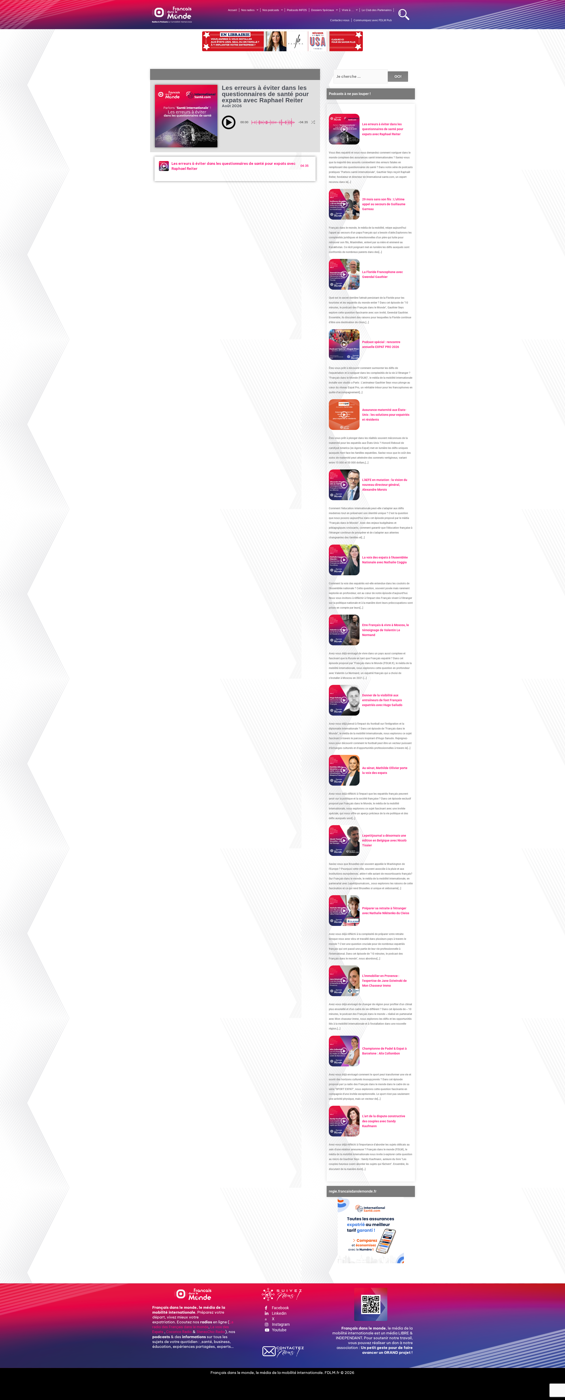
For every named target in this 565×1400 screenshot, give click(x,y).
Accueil (232, 10)
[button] (228, 122)
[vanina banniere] (282, 41)
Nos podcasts (270, 10)
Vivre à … (348, 10)
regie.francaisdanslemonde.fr (353, 1191)
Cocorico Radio (179, 1332)
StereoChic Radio (210, 1332)
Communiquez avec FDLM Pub (373, 20)
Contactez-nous (339, 20)
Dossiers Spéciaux (322, 10)
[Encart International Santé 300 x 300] (371, 1230)
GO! (397, 76)
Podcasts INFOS (297, 10)
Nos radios (247, 10)
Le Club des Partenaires (376, 10)
